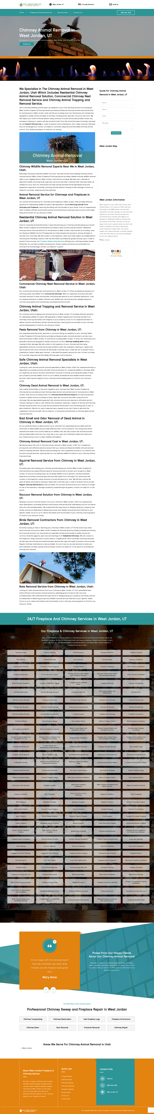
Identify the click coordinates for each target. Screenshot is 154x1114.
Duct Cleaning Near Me (49, 867)
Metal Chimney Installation (21, 683)
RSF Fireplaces (21, 802)
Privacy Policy (65, 1099)
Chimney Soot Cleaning (20, 666)
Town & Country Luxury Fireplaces (78, 794)
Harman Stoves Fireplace (49, 809)
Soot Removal (78, 659)
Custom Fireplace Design (49, 777)
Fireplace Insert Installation (21, 839)
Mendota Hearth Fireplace (78, 816)
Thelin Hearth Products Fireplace (49, 831)
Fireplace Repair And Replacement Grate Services (49, 746)
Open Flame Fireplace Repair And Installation (20, 891)
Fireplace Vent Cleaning (107, 714)
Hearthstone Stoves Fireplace (136, 823)
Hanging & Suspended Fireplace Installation (136, 882)
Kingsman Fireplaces (107, 794)
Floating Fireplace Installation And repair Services (107, 900)
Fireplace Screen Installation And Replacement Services (136, 831)
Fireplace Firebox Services (78, 747)
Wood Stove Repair (78, 874)
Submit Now (116, 133)
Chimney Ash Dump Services (78, 707)
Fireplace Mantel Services (136, 900)
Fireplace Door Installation (78, 738)
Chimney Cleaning (49, 652)
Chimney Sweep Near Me (78, 867)
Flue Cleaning (20, 659)
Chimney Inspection (107, 652)
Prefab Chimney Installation (78, 839)
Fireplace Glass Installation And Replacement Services (49, 738)
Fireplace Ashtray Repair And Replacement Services (136, 738)
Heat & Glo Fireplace (21, 809)
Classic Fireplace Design (136, 770)
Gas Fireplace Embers (136, 777)
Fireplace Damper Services (107, 747)
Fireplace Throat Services (20, 754)
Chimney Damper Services (49, 707)
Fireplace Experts (136, 853)
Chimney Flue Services (136, 700)
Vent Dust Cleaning (107, 846)
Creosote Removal (50, 659)
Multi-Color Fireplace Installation (78, 785)
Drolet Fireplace (21, 823)
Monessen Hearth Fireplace (49, 823)
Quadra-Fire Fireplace (136, 809)
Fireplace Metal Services (21, 747)
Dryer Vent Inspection (136, 846)
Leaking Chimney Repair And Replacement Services (49, 762)
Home (21, 12)
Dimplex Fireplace (107, 809)
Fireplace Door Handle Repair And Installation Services (107, 738)
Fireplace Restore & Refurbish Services (50, 900)
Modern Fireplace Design (21, 777)
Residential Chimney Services (107, 754)
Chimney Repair (107, 659)
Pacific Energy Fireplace (49, 816)
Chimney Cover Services (107, 700)
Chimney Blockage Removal (50, 692)
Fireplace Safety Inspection (107, 860)
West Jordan (27, 1048)
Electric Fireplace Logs (49, 754)
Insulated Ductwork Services (136, 891)
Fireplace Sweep (78, 714)
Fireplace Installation (107, 666)
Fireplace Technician (136, 867)
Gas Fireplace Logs (136, 747)
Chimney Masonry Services (49, 714)
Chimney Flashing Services (20, 714)
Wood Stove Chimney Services (21, 882)
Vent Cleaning (20, 846)
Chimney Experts (20, 860)
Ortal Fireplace (107, 816)
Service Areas (63, 12)
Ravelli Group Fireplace (78, 831)
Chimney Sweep (21, 652)
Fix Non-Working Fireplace (49, 674)
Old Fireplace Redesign (107, 770)
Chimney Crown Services (21, 700)
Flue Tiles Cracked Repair (78, 770)
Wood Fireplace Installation (136, 721)
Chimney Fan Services (136, 707)
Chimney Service (78, 652)
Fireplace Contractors (136, 714)
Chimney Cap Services (49, 700)
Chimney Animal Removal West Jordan (37, 57)
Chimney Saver (136, 692)
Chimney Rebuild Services (49, 839)
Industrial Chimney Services (136, 754)
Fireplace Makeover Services (78, 891)
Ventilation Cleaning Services (49, 891)
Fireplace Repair (78, 666)
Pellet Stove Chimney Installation (78, 777)
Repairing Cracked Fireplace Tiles (78, 762)
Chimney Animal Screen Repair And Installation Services (107, 674)
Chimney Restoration (21, 692)
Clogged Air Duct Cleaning (49, 853)
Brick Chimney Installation (136, 674)
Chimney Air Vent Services (20, 785)
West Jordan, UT (112, 1092)
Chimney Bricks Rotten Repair (107, 762)
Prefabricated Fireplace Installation (136, 729)
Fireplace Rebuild (20, 721)
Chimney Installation (136, 659)
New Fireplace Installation (136, 666)
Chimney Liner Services (20, 707)
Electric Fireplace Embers (107, 777)
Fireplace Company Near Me (20, 874)
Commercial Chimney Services (78, 754)
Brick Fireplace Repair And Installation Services (20, 900)
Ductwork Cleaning (107, 867)
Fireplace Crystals (50, 785)
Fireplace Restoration (21, 674)
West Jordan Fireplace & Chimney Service (107, 1110)
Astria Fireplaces (136, 794)
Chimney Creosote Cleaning (50, 666)
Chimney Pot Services (107, 707)
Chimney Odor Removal (49, 770)
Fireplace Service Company (78, 853)
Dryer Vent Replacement (78, 860)
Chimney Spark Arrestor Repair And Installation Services (78, 674)
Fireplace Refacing (107, 683)
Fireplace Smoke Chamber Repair (78, 683)
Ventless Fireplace (78, 882)
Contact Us (78, 12)
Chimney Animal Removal (107, 831)
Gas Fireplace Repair (78, 721)
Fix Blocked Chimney (21, 762)
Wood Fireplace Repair (49, 721)
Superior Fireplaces (20, 794)
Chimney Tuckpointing (136, 683)
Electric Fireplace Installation (49, 729)
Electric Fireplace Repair (107, 721)
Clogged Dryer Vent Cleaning (20, 853)
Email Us (115, 4)
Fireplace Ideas (21, 867)
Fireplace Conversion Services (107, 882)
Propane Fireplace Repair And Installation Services (21, 738)
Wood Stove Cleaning (136, 874)
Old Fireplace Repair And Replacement (107, 692)
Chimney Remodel (107, 891)
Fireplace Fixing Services (50, 882)
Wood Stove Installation (107, 874)
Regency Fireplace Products (136, 785)
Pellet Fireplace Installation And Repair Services (107, 785)
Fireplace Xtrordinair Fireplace (136, 816)
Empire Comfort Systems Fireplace (20, 831)
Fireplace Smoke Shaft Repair (49, 683)
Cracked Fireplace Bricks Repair (78, 900)
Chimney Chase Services (78, 700)
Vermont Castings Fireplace (136, 802)
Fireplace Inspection (78, 692)
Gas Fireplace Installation (20, 729)
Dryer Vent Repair (50, 860)
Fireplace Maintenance (49, 874)
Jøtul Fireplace (21, 816)
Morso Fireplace (78, 823)
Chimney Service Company (107, 853)
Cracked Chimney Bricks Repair (136, 762)
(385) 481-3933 (126, 12)
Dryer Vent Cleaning (136, 839)
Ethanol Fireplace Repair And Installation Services (107, 729)
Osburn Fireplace (78, 809)
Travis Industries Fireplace (107, 823)
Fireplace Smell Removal (21, 770)
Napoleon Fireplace (78, 802)
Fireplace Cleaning (136, 652)
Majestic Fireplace (107, 802)
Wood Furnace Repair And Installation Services (78, 729)
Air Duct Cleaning (49, 846)
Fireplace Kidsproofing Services (107, 839)
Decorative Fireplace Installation (136, 860)
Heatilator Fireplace (49, 802)
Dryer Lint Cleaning (78, 846)
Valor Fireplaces (49, 794)
